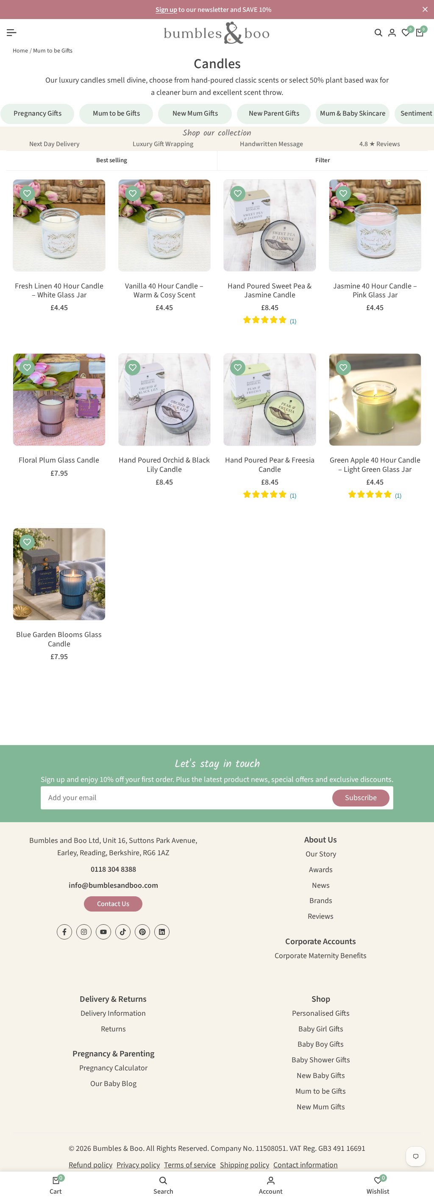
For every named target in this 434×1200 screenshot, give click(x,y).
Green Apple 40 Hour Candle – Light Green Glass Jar (375, 465)
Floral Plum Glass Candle (59, 460)
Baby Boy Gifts (321, 1045)
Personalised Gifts (321, 1014)
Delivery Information (113, 1014)
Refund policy (90, 1165)
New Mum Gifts (321, 1107)
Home (20, 51)
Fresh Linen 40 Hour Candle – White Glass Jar (59, 291)
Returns (113, 1029)
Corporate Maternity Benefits (321, 956)
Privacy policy (138, 1165)
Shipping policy (244, 1165)
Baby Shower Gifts (321, 1060)
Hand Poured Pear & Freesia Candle (269, 465)
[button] (27, 193)
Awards (321, 870)
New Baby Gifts (321, 1076)
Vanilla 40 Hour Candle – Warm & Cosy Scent (164, 291)
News (321, 886)
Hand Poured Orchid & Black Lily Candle (164, 465)
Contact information (305, 1165)
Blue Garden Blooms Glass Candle (59, 639)
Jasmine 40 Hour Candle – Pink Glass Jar (375, 291)
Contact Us (113, 904)
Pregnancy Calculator (113, 1068)
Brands (320, 901)
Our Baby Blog (113, 1084)
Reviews (321, 917)
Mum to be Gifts (52, 51)
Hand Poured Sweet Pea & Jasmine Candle (270, 291)
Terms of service (190, 1165)
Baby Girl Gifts (320, 1029)
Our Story (321, 855)
